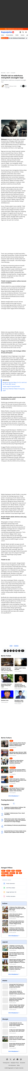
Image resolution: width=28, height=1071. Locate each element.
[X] (10, 651)
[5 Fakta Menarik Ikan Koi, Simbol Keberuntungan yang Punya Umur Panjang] (5, 1025)
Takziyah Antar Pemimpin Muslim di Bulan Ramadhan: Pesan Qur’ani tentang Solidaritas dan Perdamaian (20, 685)
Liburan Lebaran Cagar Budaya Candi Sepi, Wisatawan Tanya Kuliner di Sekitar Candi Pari (16, 1006)
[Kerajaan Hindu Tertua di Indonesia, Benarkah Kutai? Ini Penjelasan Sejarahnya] (5, 969)
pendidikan (12, 767)
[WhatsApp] (19, 651)
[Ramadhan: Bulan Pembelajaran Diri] (21, 694)
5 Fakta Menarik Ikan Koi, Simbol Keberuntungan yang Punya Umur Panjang (16, 1024)
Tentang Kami (6, 1062)
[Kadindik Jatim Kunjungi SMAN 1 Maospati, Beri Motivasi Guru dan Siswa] (4, 770)
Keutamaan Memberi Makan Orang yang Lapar (6, 685)
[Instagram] (7, 1059)
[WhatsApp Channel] (20, 1059)
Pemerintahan (9, 35)
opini (11, 645)
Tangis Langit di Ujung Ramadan (11, 386)
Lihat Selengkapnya (13, 796)
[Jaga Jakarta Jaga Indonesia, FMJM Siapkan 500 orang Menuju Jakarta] (4, 752)
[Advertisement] (14, 14)
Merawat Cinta (4, 700)
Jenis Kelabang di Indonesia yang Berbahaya (15, 825)
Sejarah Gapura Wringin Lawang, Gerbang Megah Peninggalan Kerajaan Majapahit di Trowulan (17, 961)
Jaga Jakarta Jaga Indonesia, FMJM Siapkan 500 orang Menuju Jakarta (17, 753)
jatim (11, 776)
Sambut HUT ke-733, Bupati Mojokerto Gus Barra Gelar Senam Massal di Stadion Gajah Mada (17, 1038)
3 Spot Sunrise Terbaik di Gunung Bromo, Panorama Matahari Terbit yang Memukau (17, 992)
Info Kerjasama (12, 1065)
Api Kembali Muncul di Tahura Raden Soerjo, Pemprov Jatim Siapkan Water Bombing (16, 789)
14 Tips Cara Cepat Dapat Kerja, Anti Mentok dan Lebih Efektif (17, 1030)
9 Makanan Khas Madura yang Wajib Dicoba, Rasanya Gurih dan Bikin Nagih (17, 908)
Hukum (22, 35)
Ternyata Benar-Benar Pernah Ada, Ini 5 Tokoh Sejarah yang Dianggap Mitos (16, 954)
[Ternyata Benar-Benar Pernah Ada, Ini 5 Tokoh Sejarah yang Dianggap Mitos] (5, 955)
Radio (18, 1065)
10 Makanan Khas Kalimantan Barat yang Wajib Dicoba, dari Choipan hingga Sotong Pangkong (16, 922)
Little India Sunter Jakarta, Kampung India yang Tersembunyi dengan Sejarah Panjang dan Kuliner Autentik (16, 915)
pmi (11, 758)
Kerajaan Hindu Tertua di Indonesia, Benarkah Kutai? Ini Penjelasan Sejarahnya (16, 968)
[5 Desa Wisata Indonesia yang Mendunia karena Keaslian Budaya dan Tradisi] (5, 1000)
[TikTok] (14, 1059)
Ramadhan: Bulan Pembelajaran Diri (19, 701)
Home (2, 35)
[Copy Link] (5, 651)
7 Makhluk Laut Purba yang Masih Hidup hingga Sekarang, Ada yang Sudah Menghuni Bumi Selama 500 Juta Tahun (17, 947)
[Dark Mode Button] (20, 32)
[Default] (23, 86)
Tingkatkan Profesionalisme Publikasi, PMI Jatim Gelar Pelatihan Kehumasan (16, 762)
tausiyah (16, 645)
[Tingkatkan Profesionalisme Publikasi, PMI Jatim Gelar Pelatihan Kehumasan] (4, 761)
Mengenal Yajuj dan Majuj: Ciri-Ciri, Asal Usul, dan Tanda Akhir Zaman (6, 669)
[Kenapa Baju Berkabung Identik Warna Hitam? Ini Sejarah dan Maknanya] (5, 1046)
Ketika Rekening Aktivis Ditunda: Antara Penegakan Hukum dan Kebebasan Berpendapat (17, 744)
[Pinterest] (16, 651)
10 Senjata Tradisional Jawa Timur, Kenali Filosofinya (14, 813)
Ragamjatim (11, 1068)
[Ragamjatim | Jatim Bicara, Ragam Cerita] (7, 32)
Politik (16, 35)
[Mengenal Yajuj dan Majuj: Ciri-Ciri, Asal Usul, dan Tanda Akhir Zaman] (7, 662)
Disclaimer (22, 1062)
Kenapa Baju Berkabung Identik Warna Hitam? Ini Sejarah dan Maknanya (17, 1045)
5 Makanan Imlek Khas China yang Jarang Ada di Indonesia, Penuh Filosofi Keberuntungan (16, 929)
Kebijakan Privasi (15, 1062)
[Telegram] (13, 651)
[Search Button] (23, 32)
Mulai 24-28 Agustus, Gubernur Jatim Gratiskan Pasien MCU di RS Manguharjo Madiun (17, 780)
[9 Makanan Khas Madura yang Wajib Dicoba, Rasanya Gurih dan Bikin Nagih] (5, 909)
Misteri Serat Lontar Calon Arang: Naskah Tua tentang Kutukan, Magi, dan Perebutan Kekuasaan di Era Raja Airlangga (15, 820)
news (11, 750)
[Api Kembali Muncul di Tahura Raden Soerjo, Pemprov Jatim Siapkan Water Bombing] (4, 788)
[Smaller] (21, 86)
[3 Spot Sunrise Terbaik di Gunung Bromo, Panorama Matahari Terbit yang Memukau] (5, 993)
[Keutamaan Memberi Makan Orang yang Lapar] (7, 678)
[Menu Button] (26, 32)
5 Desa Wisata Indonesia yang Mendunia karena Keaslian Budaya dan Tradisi (16, 999)
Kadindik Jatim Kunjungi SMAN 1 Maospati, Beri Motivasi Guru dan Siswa (17, 771)
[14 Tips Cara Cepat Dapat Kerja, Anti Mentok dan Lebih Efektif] (5, 1032)
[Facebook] (8, 651)
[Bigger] (26, 86)
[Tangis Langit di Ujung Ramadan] (21, 662)
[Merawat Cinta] (7, 694)
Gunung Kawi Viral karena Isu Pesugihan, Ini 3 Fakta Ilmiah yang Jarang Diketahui (16, 986)
